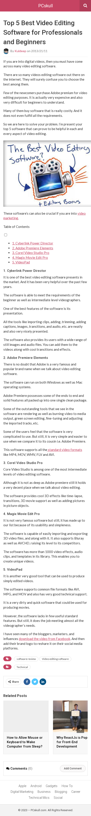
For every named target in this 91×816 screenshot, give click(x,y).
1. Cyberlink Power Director (32, 243)
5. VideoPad (21, 262)
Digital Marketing (22, 791)
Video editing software (55, 659)
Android (36, 786)
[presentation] (80, 729)
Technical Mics (38, 797)
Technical (22, 667)
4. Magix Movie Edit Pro (30, 257)
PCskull (45, 5)
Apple (22, 786)
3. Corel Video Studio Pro (30, 253)
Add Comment (73, 768)
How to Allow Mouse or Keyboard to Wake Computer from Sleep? (25, 742)
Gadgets (51, 786)
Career (75, 791)
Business (44, 791)
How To (67, 786)
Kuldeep (20, 51)
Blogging (61, 791)
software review (26, 659)
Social (58, 797)
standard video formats (64, 450)
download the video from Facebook (44, 639)
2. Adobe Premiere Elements (32, 248)
